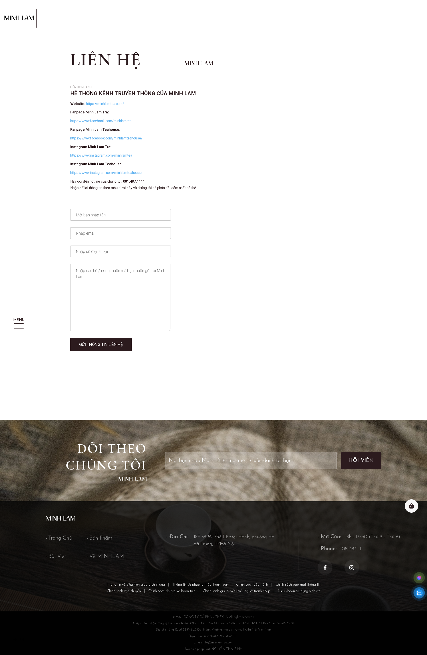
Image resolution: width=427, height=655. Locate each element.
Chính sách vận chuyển (124, 591)
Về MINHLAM (106, 556)
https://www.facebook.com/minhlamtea (100, 121)
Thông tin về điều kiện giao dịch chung (136, 584)
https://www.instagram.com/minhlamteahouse (106, 173)
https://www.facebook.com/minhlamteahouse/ (106, 138)
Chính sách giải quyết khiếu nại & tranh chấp (236, 591)
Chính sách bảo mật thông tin (298, 584)
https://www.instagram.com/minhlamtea (101, 155)
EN (21, 640)
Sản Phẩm (100, 538)
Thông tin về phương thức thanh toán (200, 584)
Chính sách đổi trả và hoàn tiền (171, 591)
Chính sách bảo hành (252, 584)
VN (15, 640)
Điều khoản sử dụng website (299, 591)
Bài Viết (57, 556)
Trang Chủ (60, 538)
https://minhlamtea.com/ (105, 104)
